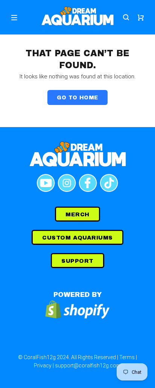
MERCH (77, 214)
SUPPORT (77, 261)
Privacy (43, 366)
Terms (127, 357)
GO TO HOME (77, 97)
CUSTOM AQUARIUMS (77, 238)
